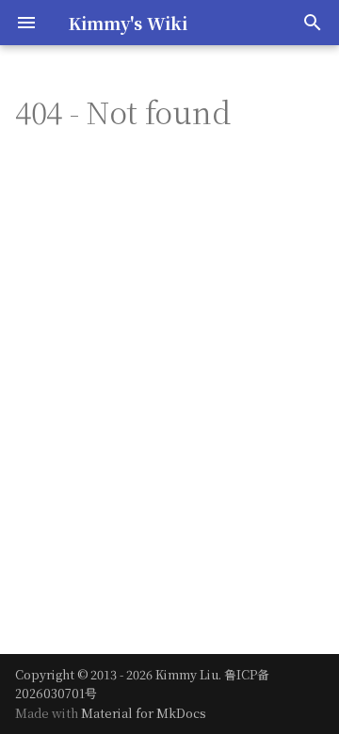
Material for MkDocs (143, 713)
